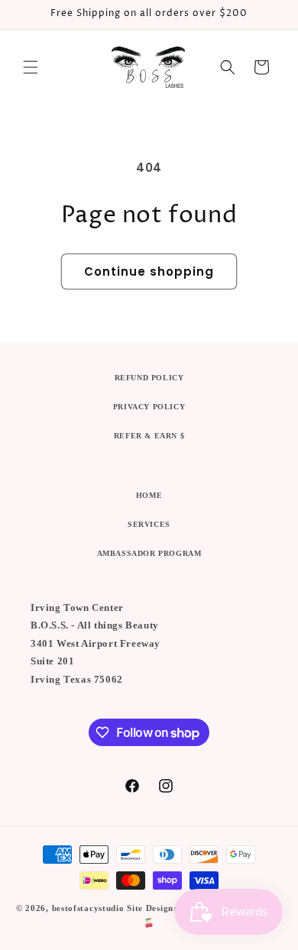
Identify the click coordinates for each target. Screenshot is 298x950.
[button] (30, 67)
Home (149, 495)
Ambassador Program (149, 553)
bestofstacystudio (88, 908)
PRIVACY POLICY (149, 406)
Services (149, 524)
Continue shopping (149, 271)
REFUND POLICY (149, 377)
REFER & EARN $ (149, 435)
